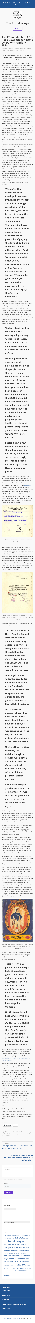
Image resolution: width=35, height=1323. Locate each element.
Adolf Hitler (6, 1235)
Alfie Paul (17, 1235)
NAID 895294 (28, 485)
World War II (7, 1275)
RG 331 (25, 1271)
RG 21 (16, 1265)
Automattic (17, 1320)
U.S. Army (6, 1273)
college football (17, 1132)
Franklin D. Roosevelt (23, 1244)
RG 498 (29, 1271)
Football (4, 1134)
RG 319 (21, 1271)
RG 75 (10, 1268)
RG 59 (21, 1264)
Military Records (6, 50)
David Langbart (17, 1241)
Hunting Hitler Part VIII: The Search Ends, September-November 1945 (17, 1146)
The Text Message (17, 23)
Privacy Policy (6, 1308)
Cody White (19, 1238)
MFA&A (11, 1253)
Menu (18, 28)
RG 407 (8, 1136)
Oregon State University (22, 1134)
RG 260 (13, 1271)
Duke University (27, 1132)
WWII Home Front (20, 50)
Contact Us (5, 1299)
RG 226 (5, 1271)
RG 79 (15, 1268)
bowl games (9, 1132)
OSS (11, 1265)
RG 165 (24, 1268)
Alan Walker (12, 1235)
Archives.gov (6, 1295)
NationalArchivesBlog (20, 48)
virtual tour (12, 1273)
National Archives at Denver (20, 1253)
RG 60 (26, 1265)
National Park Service (13, 1256)
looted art (21, 1251)
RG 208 (29, 1268)
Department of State (10, 1244)
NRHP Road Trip (16, 1261)
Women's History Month (21, 1273)
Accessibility (6, 1290)
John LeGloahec (10, 1250)
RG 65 (7, 1268)
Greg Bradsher (11, 1134)
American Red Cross (25, 1235)
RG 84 (20, 1268)
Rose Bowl (13, 1136)
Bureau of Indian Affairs (9, 1238)
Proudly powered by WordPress (11, 1318)
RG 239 (9, 1271)
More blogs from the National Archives (14, 1304)
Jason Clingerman (24, 1247)
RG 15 (13, 1265)
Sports (13, 50)
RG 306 (17, 1271)
